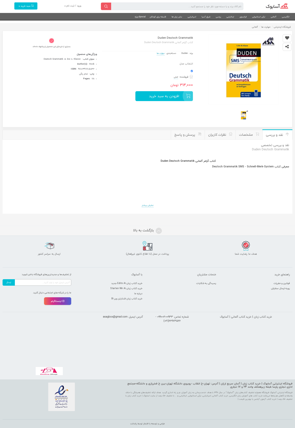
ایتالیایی (230, 17)
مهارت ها (161, 53)
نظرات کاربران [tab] (217, 135)
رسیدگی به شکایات (206, 283)
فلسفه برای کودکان (158, 17)
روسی (218, 17)
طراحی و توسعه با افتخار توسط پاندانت (147, 423)
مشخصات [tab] (246, 135)
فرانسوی (243, 17)
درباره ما (138, 293)
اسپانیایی (192, 17)
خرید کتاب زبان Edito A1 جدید (126, 283)
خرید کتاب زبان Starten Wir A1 (126, 288)
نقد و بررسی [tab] (275, 135)
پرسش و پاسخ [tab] (185, 135)
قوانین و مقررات (281, 283)
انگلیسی (285, 17)
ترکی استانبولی (258, 17)
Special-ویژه (140, 17)
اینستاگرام (56, 301)
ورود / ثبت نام (73, 6)
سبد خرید (25, 6)
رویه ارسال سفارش (280, 288)
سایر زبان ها (177, 17)
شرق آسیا (206, 17)
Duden (184, 53)
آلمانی (273, 17)
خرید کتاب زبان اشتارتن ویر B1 (126, 298)
